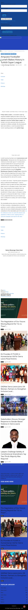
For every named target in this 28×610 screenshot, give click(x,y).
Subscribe (11, 293)
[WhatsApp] (7, 480)
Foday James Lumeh (8, 219)
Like (4, 290)
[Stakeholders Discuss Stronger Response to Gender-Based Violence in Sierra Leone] (14, 406)
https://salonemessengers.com (14, 252)
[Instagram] (14, 257)
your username (4, 8)
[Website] (6, 480)
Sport (2, 597)
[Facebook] (13, 257)
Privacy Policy (4, 22)
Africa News (3, 587)
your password (4, 13)
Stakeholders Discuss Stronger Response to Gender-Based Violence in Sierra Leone (13, 421)
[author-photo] (14, 245)
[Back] (1, 0)
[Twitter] (5, 480)
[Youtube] (8, 480)
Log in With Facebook (6, 19)
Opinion (2, 602)
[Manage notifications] (24, 606)
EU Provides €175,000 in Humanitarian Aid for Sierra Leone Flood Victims (12, 356)
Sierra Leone (3, 590)
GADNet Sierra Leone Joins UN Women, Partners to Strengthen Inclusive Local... (13, 388)
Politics (2, 599)
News (2, 329)
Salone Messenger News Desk (14, 250)
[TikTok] (4, 480)
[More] (14, 89)
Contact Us (14, 605)
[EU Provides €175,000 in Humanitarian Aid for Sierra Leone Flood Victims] (14, 341)
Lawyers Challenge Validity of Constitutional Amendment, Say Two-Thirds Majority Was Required (13, 455)
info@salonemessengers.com (13, 478)
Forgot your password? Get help (8, 20)
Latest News (3, 595)
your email (3, 30)
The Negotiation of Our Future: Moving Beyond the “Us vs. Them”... (13, 323)
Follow (7, 291)
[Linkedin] (3, 480)
